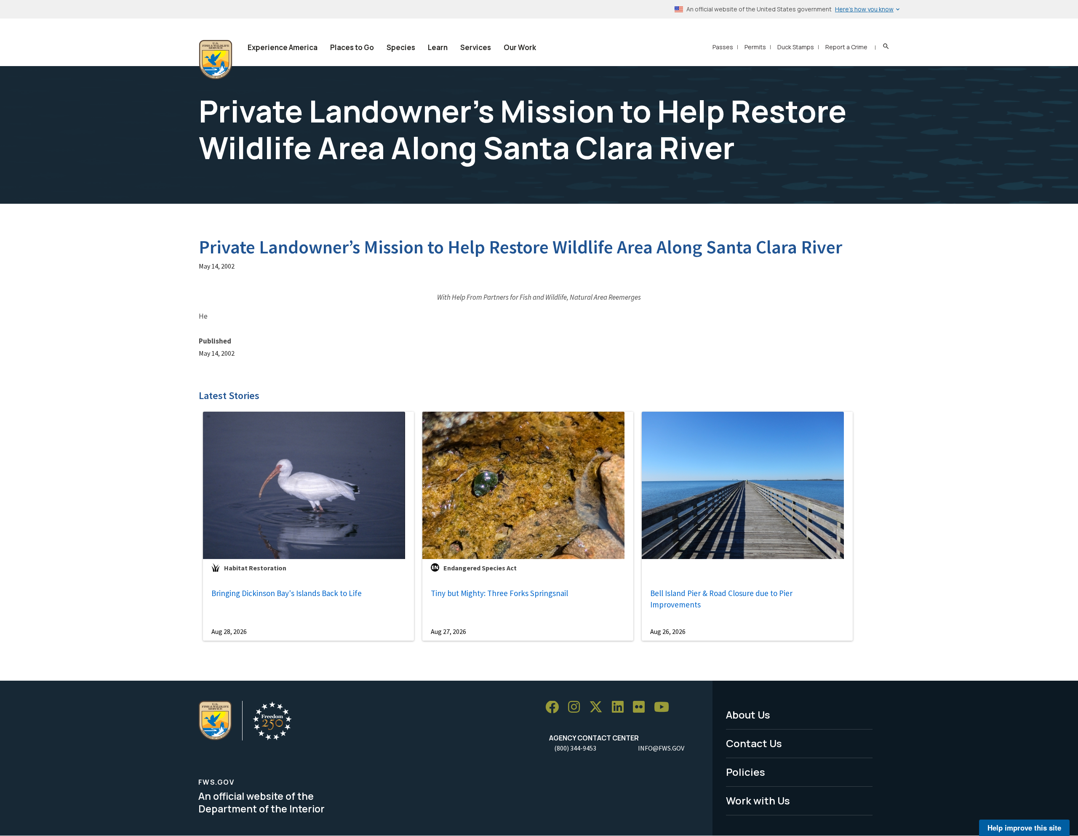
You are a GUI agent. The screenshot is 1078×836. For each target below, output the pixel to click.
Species (401, 47)
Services (475, 47)
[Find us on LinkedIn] (621, 707)
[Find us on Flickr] (642, 707)
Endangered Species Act (480, 568)
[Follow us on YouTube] (664, 707)
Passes (722, 47)
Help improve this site (1024, 828)
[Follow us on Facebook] (555, 707)
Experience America (283, 47)
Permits (755, 47)
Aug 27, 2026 (448, 631)
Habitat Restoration (255, 568)
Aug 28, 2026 (229, 631)
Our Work (520, 47)
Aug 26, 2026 (668, 631)
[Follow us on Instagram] (577, 707)
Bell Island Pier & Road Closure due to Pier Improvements (721, 599)
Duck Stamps (795, 47)
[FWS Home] (215, 60)
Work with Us (758, 800)
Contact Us (754, 743)
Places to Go (352, 47)
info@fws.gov (661, 748)
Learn (438, 47)
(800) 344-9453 (575, 748)
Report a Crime (846, 47)
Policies (745, 772)
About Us (748, 715)
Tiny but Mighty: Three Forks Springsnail (499, 593)
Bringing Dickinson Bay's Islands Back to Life (286, 593)
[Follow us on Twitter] (598, 707)
